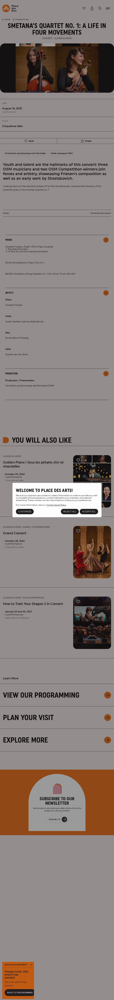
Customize (24, 511)
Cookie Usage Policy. (56, 505)
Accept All (89, 511)
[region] (57, 500)
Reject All (69, 511)
